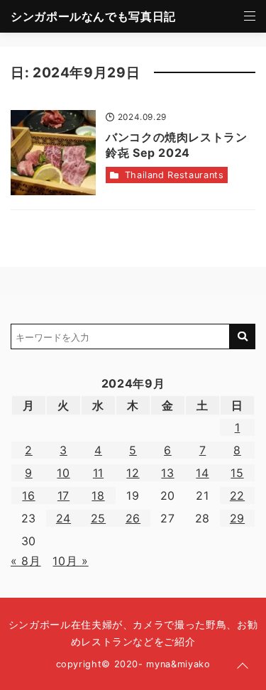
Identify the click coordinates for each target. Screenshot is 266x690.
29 (237, 518)
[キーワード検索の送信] (242, 336)
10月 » (70, 561)
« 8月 (26, 561)
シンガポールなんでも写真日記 (93, 16)
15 (237, 473)
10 (63, 473)
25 (98, 518)
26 (133, 518)
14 (202, 473)
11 (98, 473)
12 (132, 473)
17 (63, 495)
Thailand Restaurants (174, 175)
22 (237, 495)
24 (63, 518)
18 (98, 495)
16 (28, 495)
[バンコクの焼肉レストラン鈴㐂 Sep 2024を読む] (53, 152)
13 (167, 473)
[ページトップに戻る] (242, 666)
